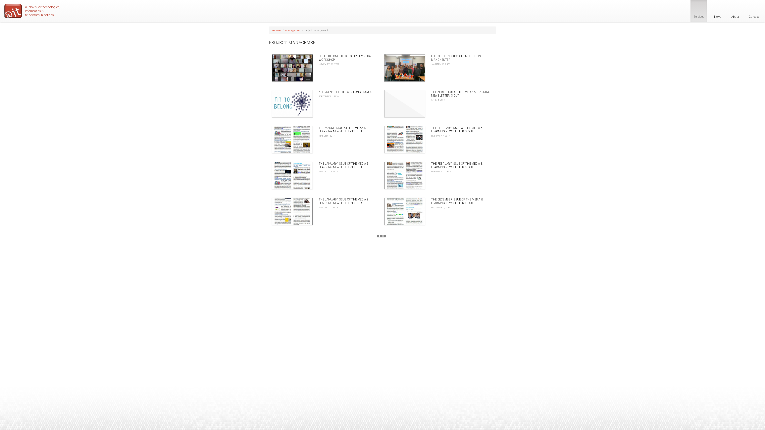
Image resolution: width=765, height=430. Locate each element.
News (717, 16)
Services (698, 16)
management (292, 30)
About (735, 16)
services (276, 30)
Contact (754, 16)
